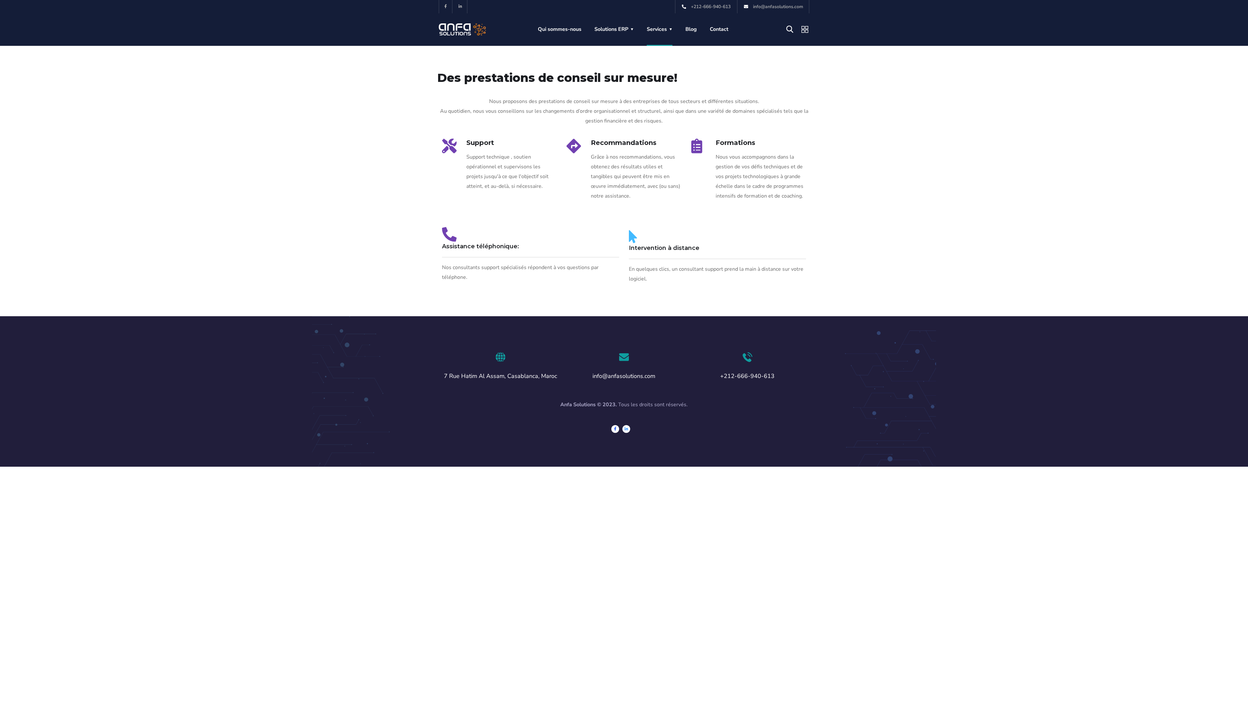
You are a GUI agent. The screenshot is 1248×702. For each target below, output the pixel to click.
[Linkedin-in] (460, 6)
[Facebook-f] (445, 6)
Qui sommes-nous (559, 29)
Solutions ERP (611, 29)
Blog (691, 29)
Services (657, 29)
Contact (719, 29)
